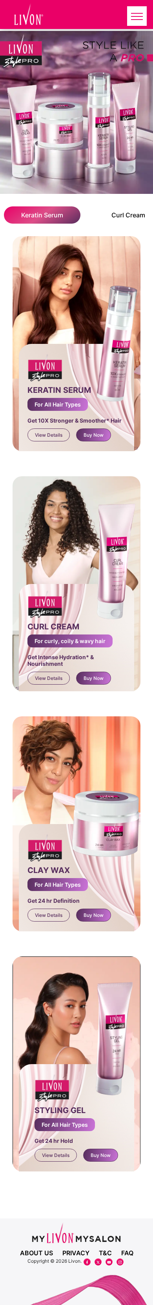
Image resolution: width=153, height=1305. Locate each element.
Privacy (75, 1252)
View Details (48, 435)
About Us (36, 1252)
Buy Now (94, 435)
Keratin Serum (42, 215)
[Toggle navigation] (137, 16)
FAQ (127, 1252)
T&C (105, 1252)
